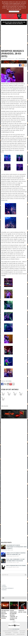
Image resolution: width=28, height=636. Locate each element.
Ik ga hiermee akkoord (14, 11)
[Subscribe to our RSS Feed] (23, 65)
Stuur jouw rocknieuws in (8, 588)
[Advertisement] (14, 36)
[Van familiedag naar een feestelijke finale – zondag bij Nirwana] (5, 605)
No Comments (22, 58)
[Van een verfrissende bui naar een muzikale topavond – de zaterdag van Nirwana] (14, 605)
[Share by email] (13, 384)
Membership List (10, 634)
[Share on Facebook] (2, 384)
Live (16, 58)
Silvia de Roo (4, 58)
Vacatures (4, 589)
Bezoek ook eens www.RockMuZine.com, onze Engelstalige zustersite (14, 23)
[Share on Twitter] (5, 384)
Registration (20, 634)
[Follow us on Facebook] (20, 65)
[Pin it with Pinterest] (10, 384)
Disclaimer (4, 586)
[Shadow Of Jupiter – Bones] (23, 605)
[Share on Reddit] (8, 384)
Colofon (4, 585)
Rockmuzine (15, 629)
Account (22, 632)
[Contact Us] (25, 65)
